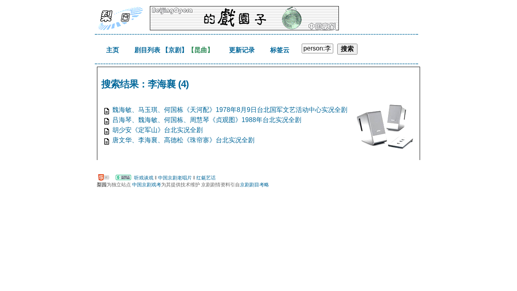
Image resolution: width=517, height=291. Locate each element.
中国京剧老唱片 (175, 178)
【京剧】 (175, 49)
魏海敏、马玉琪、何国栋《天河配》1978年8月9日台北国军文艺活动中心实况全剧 (229, 109)
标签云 (280, 49)
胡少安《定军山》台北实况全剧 (157, 130)
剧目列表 (147, 49)
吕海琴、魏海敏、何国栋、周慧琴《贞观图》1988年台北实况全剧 (206, 119)
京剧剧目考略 (254, 185)
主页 (112, 49)
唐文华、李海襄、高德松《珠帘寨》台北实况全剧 (183, 140)
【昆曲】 (201, 49)
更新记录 (242, 49)
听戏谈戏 (143, 178)
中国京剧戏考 (146, 185)
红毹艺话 (206, 178)
